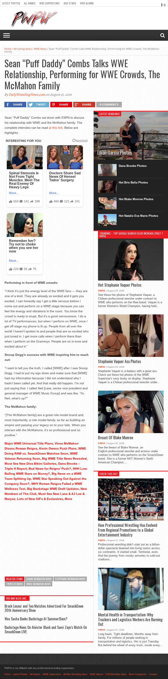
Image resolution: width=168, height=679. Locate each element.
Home (8, 48)
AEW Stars (70, 3)
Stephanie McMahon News (70, 579)
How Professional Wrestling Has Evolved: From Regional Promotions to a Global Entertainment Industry (128, 530)
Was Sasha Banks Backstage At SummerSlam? (36, 618)
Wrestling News (23, 48)
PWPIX (101, 290)
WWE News (40, 48)
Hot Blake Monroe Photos (136, 199)
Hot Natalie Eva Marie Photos (138, 215)
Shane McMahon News (39, 579)
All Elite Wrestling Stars (75, 674)
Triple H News (14, 584)
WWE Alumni (87, 3)
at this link (56, 127)
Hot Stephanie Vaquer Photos (119, 285)
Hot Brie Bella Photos (133, 182)
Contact (153, 674)
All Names (29, 3)
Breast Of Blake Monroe (115, 437)
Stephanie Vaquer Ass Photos (119, 361)
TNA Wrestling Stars (116, 674)
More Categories (138, 674)
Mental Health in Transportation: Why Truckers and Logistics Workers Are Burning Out (130, 619)
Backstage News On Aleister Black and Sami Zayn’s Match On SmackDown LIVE (46, 629)
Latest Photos (11, 3)
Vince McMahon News (38, 584)
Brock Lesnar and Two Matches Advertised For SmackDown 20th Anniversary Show (44, 608)
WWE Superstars (49, 3)
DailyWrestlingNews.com (27, 94)
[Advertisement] (47, 535)
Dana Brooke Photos (133, 166)
